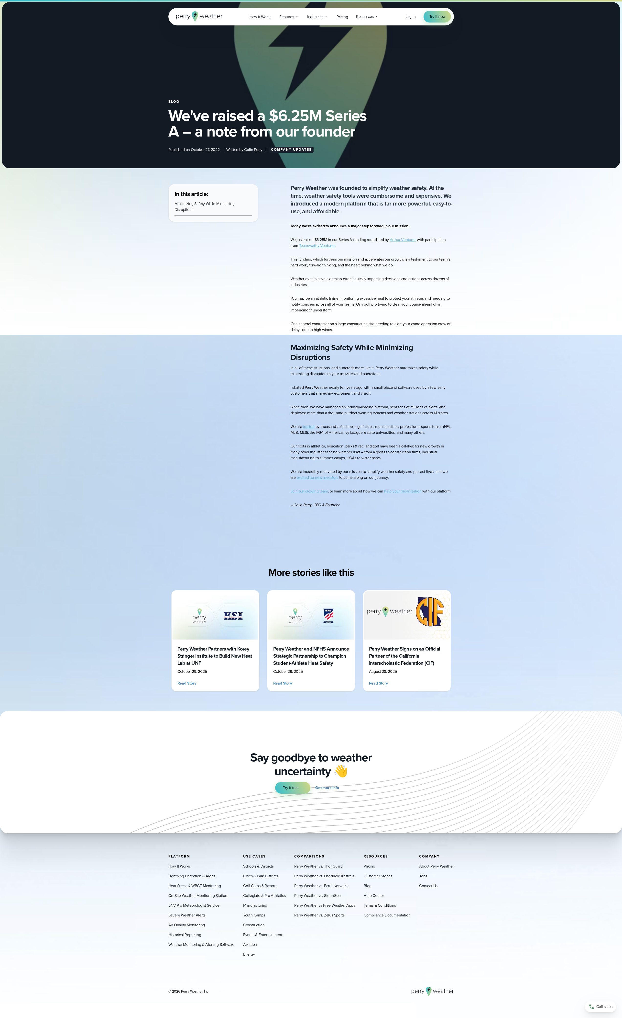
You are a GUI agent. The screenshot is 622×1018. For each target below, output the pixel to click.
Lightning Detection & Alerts (191, 876)
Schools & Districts (258, 866)
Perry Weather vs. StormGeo (317, 895)
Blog (367, 886)
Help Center (374, 895)
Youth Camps (254, 915)
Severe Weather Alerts (187, 915)
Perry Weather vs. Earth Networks (321, 886)
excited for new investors (317, 477)
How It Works (179, 866)
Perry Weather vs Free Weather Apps (324, 905)
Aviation (250, 944)
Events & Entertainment (262, 935)
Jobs (423, 876)
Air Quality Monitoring (186, 925)
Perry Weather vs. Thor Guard (318, 866)
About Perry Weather (436, 866)
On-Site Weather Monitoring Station (197, 895)
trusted (309, 426)
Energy (249, 954)
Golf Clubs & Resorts (260, 886)
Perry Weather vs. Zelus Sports (319, 915)
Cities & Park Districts (260, 876)
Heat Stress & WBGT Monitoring (194, 886)
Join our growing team (309, 491)
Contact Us (428, 886)
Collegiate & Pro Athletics (264, 895)
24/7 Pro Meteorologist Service (193, 905)
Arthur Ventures (403, 239)
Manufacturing (255, 905)
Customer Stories (378, 876)
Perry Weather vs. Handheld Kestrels (324, 876)
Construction (254, 925)
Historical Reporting (184, 935)
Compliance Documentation (387, 915)
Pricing (369, 866)
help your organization (403, 491)
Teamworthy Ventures (317, 245)
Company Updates (291, 149)
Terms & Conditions (380, 905)
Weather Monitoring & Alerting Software (201, 944)
